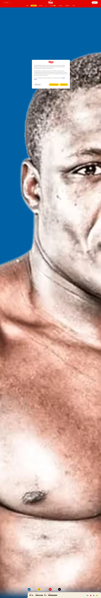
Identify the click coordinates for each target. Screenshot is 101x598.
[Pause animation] (98, 588)
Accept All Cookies (64, 84)
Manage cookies (37, 84)
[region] (51, 74)
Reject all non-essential (54, 84)
